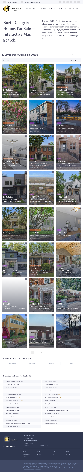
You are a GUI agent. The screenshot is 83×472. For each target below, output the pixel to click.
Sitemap (33, 469)
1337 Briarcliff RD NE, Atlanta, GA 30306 (39, 165)
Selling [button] (52, 8)
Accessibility (38, 469)
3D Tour (70, 363)
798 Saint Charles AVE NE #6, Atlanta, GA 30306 (40, 94)
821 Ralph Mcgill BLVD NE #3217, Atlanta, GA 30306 (41, 201)
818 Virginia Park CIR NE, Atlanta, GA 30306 (66, 165)
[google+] (78, 2)
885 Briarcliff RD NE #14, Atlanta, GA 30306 (12, 165)
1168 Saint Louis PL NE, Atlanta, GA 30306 (39, 237)
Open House (12, 363)
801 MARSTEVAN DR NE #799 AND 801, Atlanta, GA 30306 (70, 308)
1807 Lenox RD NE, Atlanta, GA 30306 (65, 130)
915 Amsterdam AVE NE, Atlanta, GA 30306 (66, 201)
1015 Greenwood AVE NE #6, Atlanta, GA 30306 (40, 130)
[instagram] (71, 2)
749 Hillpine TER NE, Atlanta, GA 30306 (11, 130)
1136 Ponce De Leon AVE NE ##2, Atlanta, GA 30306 (41, 344)
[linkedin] (64, 2)
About (71, 8)
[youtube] (75, 2)
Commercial (62, 8)
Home (28, 8)
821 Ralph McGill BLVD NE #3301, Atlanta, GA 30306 (68, 237)
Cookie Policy (65, 467)
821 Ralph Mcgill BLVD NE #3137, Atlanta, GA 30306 (14, 308)
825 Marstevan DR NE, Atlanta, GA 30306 (66, 344)
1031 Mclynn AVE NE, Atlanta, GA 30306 (39, 272)
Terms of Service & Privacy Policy (55, 467)
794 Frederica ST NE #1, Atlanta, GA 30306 (39, 308)
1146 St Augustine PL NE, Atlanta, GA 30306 (12, 237)
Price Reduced (32, 363)
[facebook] (60, 2)
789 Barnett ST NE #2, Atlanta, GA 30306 (12, 344)
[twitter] (67, 2)
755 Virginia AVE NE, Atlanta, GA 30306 (65, 94)
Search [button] (36, 8)
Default (70, 54)
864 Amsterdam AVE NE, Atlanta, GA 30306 (12, 201)
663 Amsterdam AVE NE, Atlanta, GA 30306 (66, 272)
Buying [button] (44, 8)
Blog (78, 8)
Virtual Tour (51, 363)
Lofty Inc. (30, 467)
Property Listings (27, 469)
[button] (25, 451)
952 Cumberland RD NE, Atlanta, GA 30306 (12, 272)
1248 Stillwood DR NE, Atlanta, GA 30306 (12, 94)
